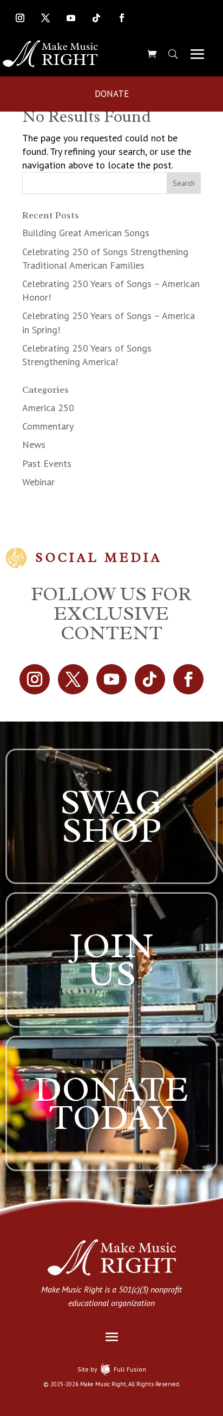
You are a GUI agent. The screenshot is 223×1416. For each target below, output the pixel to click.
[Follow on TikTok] (96, 18)
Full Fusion (130, 1369)
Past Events (46, 463)
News (33, 444)
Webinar (38, 482)
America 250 (48, 407)
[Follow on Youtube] (71, 18)
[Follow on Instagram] (20, 18)
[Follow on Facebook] (121, 18)
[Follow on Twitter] (45, 18)
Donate (112, 94)
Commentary (48, 426)
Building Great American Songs (85, 232)
